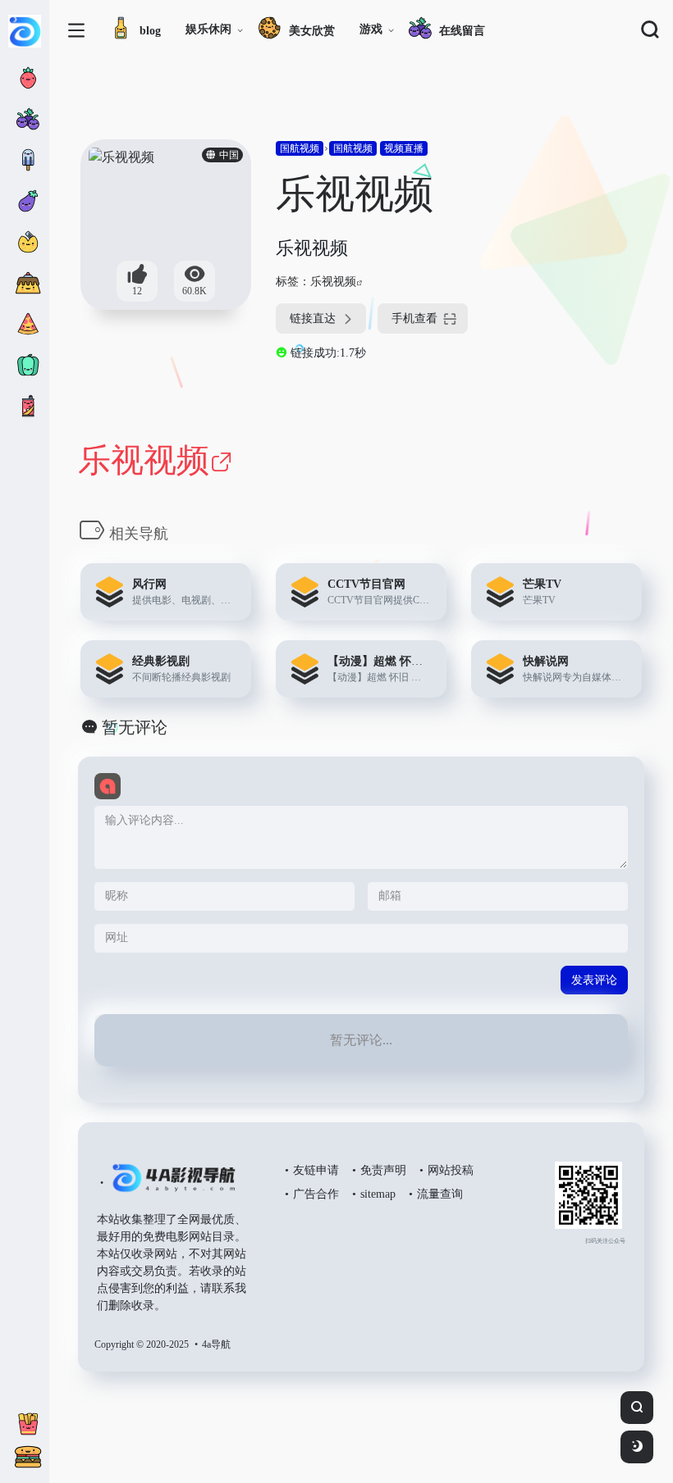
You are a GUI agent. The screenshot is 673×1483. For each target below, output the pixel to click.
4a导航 (216, 1344)
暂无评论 (134, 727)
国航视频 (299, 148)
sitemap (378, 1194)
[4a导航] (170, 1185)
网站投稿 (451, 1170)
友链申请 (316, 1170)
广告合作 (316, 1194)
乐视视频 (333, 281)
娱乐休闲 (208, 29)
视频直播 (403, 148)
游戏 (370, 29)
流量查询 (440, 1194)
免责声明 (383, 1170)
